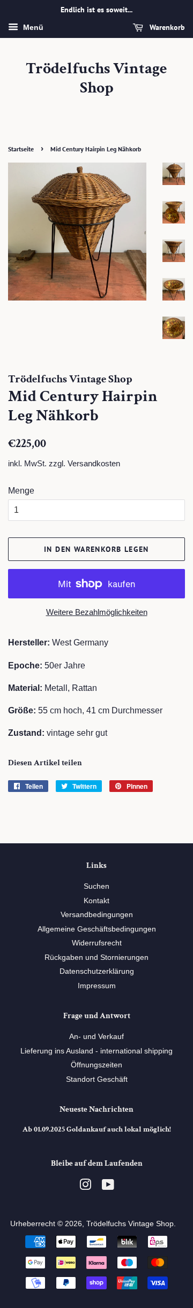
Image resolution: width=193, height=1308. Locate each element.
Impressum (97, 986)
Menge (21, 490)
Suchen (96, 886)
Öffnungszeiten (96, 1065)
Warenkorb (166, 27)
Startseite (21, 149)
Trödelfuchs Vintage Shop (96, 78)
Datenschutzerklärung (97, 971)
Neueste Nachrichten (96, 1109)
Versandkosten (94, 463)
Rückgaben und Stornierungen (96, 957)
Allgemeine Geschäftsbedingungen (97, 929)
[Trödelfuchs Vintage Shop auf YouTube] (108, 1187)
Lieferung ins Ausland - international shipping (96, 1051)
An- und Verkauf (96, 1037)
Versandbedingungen (97, 915)
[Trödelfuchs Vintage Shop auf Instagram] (85, 1187)
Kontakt (96, 901)
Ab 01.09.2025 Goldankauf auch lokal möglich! (97, 1129)
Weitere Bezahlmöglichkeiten (96, 612)
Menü (32, 27)
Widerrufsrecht (97, 943)
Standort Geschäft (97, 1079)
